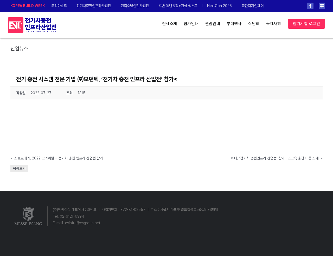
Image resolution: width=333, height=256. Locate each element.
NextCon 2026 (219, 6)
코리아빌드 (59, 6)
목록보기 (19, 168)
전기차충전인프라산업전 (93, 6)
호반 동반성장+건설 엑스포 (178, 6)
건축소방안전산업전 (135, 6)
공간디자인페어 (253, 6)
